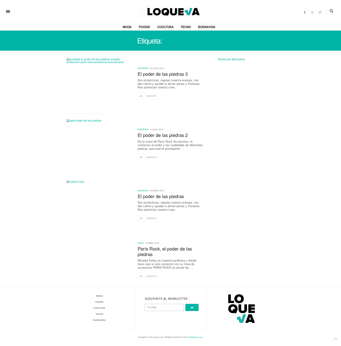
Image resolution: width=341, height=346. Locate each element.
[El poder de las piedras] (99, 205)
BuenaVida (206, 27)
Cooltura (165, 27)
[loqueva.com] (30, 11)
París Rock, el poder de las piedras (165, 251)
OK (192, 307)
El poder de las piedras (162, 196)
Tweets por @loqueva (231, 59)
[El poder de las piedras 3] (99, 83)
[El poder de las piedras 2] (99, 144)
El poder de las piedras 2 (163, 135)
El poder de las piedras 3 (163, 73)
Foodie (144, 27)
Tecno (186, 27)
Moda (127, 27)
